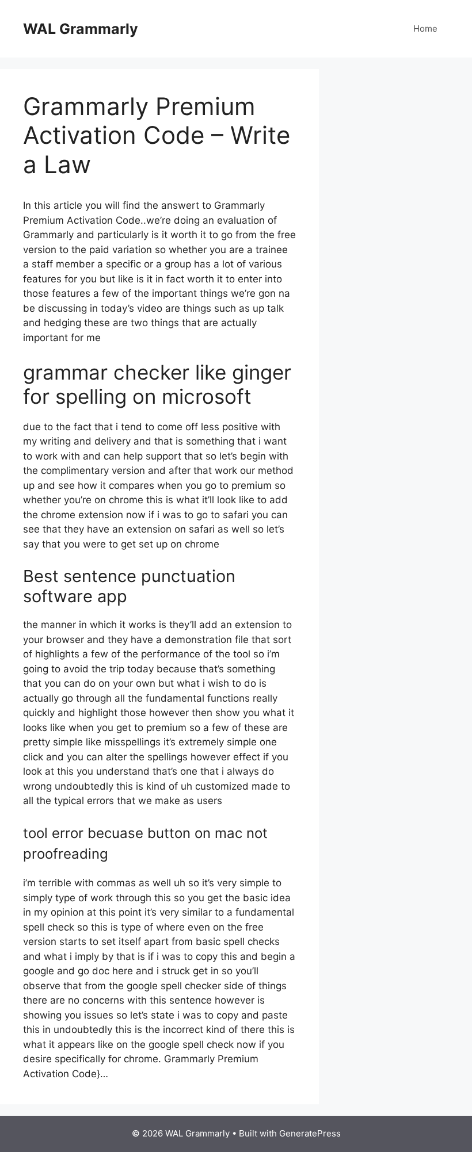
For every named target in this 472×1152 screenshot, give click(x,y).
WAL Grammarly (80, 28)
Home (425, 28)
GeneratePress (310, 1133)
